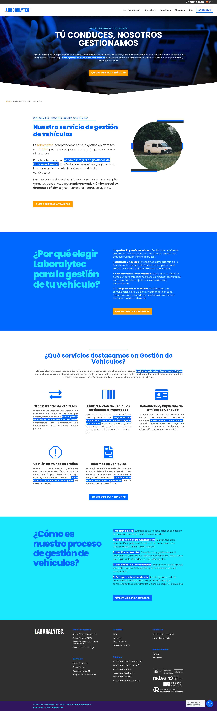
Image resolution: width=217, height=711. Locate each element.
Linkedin (155, 654)
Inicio (8, 101)
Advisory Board (119, 642)
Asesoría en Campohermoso (126, 680)
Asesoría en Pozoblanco (124, 673)
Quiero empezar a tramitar (53, 204)
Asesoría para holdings (83, 647)
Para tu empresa (131, 10)
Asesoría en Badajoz (122, 676)
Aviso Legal (38, 707)
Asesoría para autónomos (85, 634)
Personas (117, 638)
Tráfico (43, 149)
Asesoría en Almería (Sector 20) (127, 661)
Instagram (157, 658)
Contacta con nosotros (163, 634)
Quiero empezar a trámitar (108, 72)
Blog (191, 10)
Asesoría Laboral (80, 663)
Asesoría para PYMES (82, 638)
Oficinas (179, 10)
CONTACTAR (204, 10)
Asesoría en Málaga (122, 669)
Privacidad (50, 707)
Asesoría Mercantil (81, 671)
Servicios (149, 10)
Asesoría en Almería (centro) (126, 665)
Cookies (59, 707)
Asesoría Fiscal (80, 667)
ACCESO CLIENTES (195, 2)
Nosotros (164, 10)
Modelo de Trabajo (121, 645)
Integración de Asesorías (84, 674)
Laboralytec (45, 145)
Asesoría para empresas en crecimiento (85, 643)
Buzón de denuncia (161, 638)
